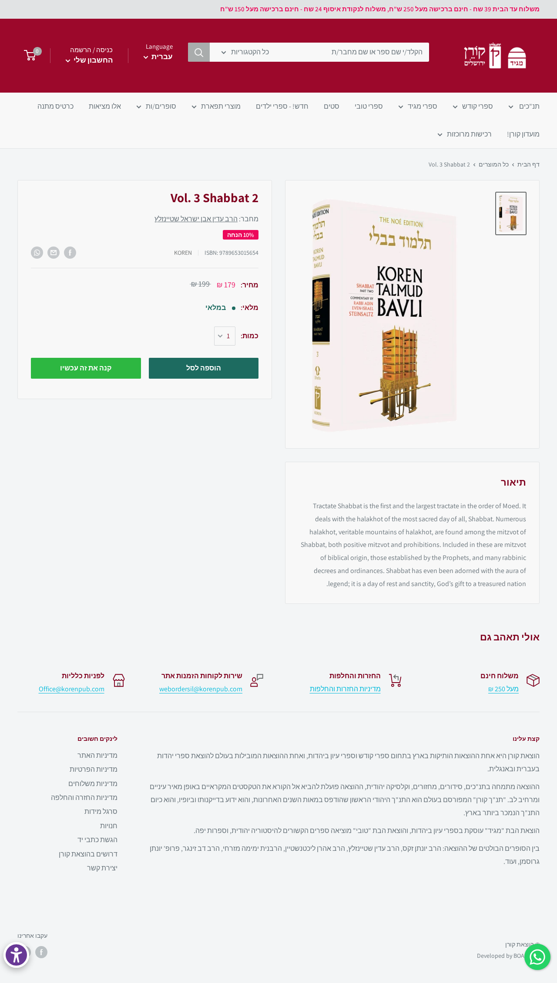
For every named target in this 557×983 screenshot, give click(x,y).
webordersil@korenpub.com (200, 688)
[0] (27, 55)
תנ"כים (529, 106)
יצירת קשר (102, 868)
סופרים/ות (161, 106)
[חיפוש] (199, 52)
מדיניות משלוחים (92, 783)
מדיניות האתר (97, 755)
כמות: (249, 335)
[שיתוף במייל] (53, 253)
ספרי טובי (369, 106)
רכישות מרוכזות (469, 134)
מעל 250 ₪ (503, 688)
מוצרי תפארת (221, 106)
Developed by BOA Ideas (508, 956)
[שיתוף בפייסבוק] (70, 253)
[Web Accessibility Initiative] (16, 955)
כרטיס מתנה (55, 106)
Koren (183, 253)
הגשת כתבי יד (97, 839)
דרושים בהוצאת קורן (88, 854)
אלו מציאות (105, 106)
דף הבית (528, 164)
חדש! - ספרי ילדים (282, 106)
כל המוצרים (494, 164)
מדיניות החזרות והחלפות (345, 688)
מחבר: (206, 219)
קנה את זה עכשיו (85, 368)
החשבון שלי (92, 60)
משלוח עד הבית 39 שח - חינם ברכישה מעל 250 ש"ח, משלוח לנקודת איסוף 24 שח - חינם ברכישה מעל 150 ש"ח (380, 9)
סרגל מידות (100, 811)
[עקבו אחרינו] (41, 952)
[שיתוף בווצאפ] (37, 253)
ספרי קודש (477, 106)
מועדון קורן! (523, 134)
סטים (331, 106)
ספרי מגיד (422, 106)
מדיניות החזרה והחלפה (84, 797)
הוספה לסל (203, 368)
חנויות (108, 825)
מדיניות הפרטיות (93, 769)
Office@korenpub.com (71, 688)
